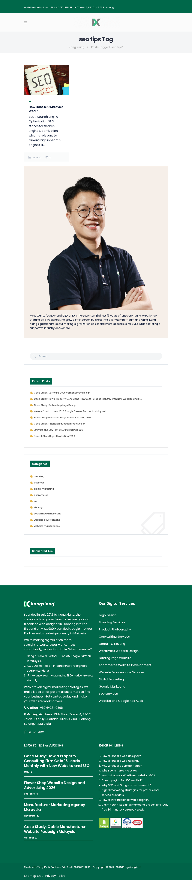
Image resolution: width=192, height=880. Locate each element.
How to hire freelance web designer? (125, 800)
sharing (38, 507)
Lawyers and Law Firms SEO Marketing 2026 (58, 429)
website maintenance (47, 526)
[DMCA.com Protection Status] (104, 823)
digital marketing (44, 488)
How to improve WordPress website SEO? (128, 775)
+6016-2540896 (51, 708)
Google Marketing (112, 686)
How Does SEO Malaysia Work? (46, 109)
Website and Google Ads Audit (121, 701)
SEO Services (108, 693)
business (39, 482)
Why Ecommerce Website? (119, 770)
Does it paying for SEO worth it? (122, 780)
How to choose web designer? (121, 756)
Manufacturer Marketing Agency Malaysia (54, 807)
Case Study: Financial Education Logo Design (60, 423)
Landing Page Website (115, 658)
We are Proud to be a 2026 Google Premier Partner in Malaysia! (70, 411)
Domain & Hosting (112, 644)
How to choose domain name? (122, 766)
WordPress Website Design (119, 651)
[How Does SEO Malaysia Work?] (46, 80)
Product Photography (115, 629)
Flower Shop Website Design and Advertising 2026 (63, 417)
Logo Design (107, 615)
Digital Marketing (111, 679)
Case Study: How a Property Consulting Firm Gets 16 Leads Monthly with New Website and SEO (88, 398)
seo (36, 501)
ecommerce (41, 495)
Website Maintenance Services (121, 672)
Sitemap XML (33, 876)
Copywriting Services (114, 636)
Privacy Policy (55, 876)
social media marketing (47, 513)
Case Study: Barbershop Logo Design (55, 405)
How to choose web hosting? (120, 761)
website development (47, 519)
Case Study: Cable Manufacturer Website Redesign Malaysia (55, 829)
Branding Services (112, 622)
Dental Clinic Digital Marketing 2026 (54, 436)
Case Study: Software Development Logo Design (62, 392)
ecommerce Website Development (125, 665)
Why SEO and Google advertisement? (126, 785)
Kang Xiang (76, 47)
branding (39, 476)
